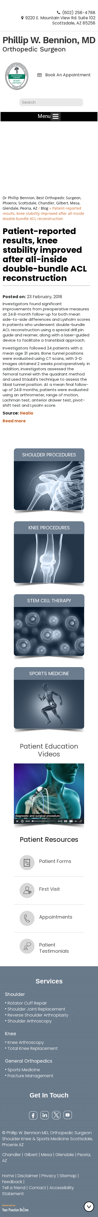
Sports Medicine (24, 1070)
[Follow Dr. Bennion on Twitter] (56, 1115)
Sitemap (68, 1176)
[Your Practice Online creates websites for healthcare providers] (15, 1207)
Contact (37, 1188)
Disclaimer (28, 1176)
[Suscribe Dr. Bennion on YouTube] (67, 1115)
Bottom (90, 1206)
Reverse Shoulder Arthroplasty (38, 1015)
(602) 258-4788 (78, 13)
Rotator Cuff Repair (27, 1003)
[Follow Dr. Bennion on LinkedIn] (44, 1115)
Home (8, 1176)
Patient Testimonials (54, 948)
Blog (44, 208)
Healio (26, 413)
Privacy (49, 1176)
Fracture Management (30, 1076)
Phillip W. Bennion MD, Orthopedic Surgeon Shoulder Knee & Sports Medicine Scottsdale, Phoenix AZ (47, 1139)
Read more (14, 421)
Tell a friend (13, 1188)
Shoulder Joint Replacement (36, 1009)
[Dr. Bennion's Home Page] (49, 44)
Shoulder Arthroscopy (30, 1021)
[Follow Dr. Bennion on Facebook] (33, 1115)
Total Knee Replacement (33, 1048)
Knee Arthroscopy (26, 1042)
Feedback (12, 1182)
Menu (44, 116)
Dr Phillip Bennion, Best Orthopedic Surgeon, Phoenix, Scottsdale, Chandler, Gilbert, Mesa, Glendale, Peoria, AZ (42, 203)
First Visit (49, 889)
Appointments (55, 917)
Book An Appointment (68, 75)
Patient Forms (55, 861)
